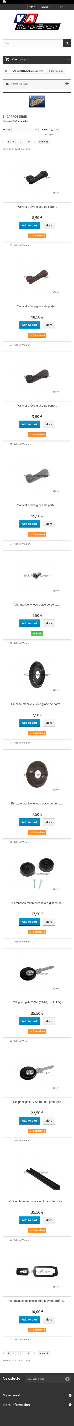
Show (45, 129)
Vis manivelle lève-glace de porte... (37, 604)
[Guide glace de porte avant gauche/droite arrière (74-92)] (37, 1172)
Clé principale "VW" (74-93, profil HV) (37, 1002)
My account (11, 1395)
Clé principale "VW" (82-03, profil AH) (37, 1102)
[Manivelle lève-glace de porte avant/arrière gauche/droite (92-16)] (37, 376)
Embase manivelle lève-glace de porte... (37, 704)
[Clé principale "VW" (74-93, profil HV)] (37, 973)
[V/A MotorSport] (37, 22)
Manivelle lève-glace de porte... (37, 206)
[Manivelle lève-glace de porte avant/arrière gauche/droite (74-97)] (37, 177)
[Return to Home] (6, 71)
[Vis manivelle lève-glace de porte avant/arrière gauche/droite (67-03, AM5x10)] (37, 575)
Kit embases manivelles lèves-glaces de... (37, 903)
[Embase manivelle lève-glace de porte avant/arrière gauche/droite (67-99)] (37, 675)
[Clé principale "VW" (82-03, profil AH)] (37, 1072)
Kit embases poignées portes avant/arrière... (37, 1300)
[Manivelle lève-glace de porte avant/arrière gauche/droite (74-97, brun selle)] (37, 277)
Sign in (32, 7)
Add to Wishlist (21, 245)
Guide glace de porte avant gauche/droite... (37, 1201)
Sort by (6, 129)
